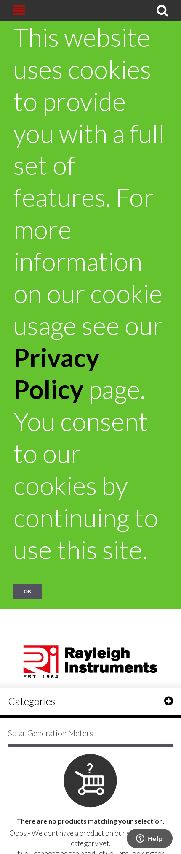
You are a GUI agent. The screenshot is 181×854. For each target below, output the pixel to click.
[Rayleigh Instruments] (90, 659)
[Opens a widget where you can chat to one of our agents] (149, 839)
